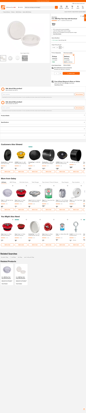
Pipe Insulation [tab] (76, 182)
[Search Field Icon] (56, 7)
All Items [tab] (4, 182)
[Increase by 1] (60, 73)
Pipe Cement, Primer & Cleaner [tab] (50, 182)
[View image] (3, 58)
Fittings (12, 11)
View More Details (57, 33)
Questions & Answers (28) (66, 20)
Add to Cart (72, 73)
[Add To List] (81, 16)
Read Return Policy (58, 84)
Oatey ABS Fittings (27, 11)
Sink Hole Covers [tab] (24, 182)
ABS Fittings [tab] (13, 182)
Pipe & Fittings (6, 11)
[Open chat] (85, 17)
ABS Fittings (18, 11)
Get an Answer (79, 94)
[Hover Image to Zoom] (25, 34)
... (1, 12)
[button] (43, 115)
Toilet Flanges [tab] (35, 182)
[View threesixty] (25, 58)
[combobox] (39, 7)
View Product (5, 283)
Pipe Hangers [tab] (65, 182)
